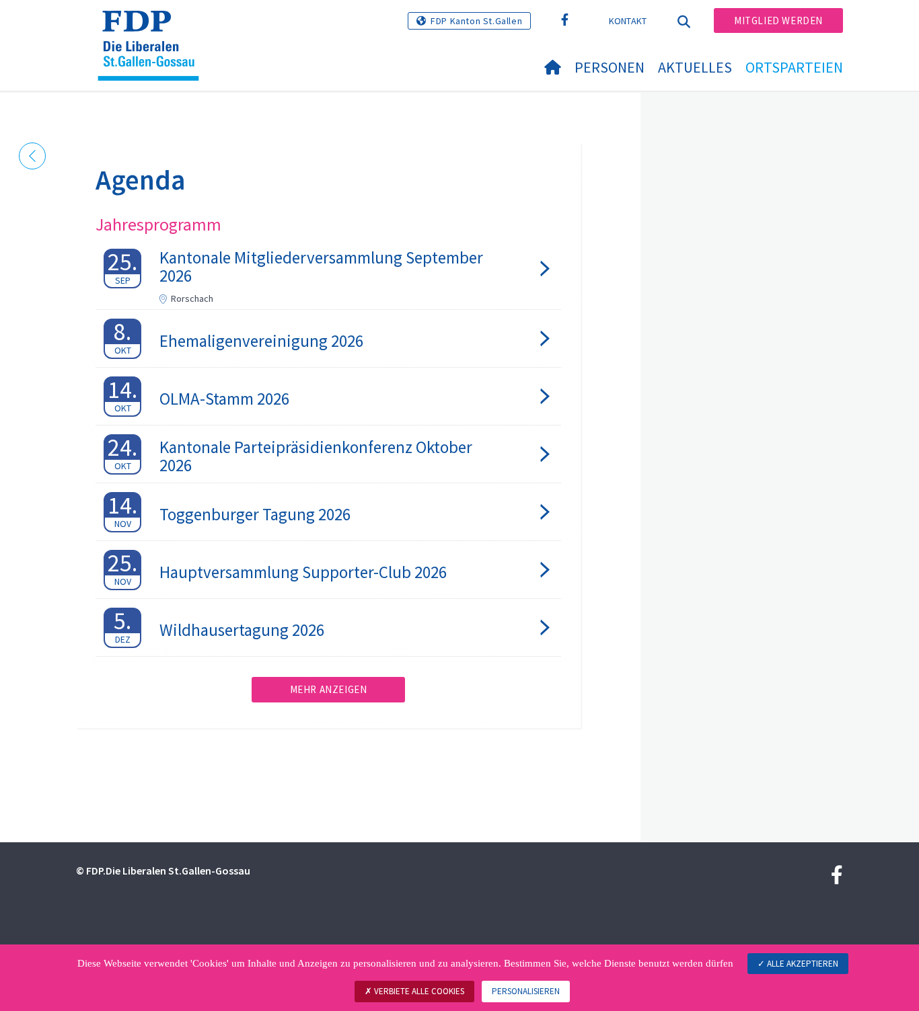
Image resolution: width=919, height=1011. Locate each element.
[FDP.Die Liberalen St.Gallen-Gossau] (153, 27)
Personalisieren (526, 991)
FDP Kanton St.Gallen (476, 21)
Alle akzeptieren (801, 963)
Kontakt (628, 21)
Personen (610, 67)
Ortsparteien (794, 67)
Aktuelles (695, 67)
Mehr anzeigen (328, 689)
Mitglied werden (778, 20)
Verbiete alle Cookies (418, 991)
